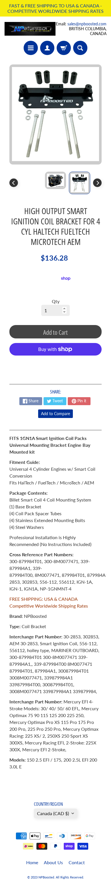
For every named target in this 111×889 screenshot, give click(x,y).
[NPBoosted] (30, 29)
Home (32, 862)
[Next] (97, 182)
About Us (53, 862)
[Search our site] (80, 48)
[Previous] (13, 182)
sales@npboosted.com (86, 23)
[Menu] (31, 48)
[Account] (47, 48)
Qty (55, 301)
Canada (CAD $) (53, 813)
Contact (77, 862)
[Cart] (64, 48)
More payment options (55, 363)
